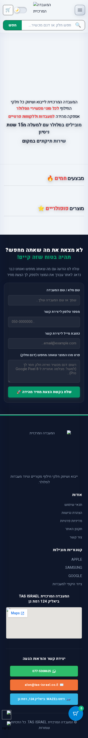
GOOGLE (75, 576)
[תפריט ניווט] (80, 10)
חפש (12, 25)
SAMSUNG (73, 567)
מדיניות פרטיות (71, 520)
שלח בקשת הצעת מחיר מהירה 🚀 (44, 392)
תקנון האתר (73, 529)
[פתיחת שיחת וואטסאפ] (6, 714)
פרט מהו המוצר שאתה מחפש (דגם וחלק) (50, 355)
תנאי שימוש (73, 504)
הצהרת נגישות (72, 512)
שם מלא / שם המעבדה (63, 290)
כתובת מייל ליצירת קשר (62, 333)
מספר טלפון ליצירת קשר (62, 311)
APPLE (76, 559)
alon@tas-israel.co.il (44, 684)
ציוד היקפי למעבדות (67, 584)
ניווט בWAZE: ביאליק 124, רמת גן (44, 699)
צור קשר (76, 537)
